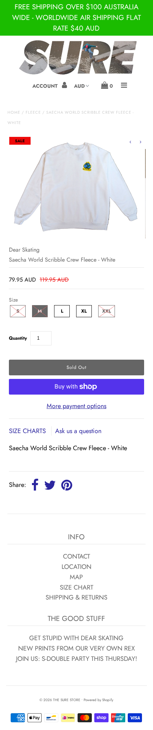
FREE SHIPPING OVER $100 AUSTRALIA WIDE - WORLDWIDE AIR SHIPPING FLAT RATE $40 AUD (76, 18)
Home (13, 112)
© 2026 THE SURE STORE (59, 700)
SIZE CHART (76, 587)
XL (84, 311)
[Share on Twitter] (50, 485)
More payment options (76, 406)
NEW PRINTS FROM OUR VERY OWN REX (76, 648)
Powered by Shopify (98, 700)
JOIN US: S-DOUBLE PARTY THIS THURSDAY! (76, 658)
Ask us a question (78, 431)
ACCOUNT (45, 85)
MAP (76, 577)
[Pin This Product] (66, 485)
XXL (106, 311)
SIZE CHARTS (28, 431)
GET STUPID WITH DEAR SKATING (76, 638)
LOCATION (76, 566)
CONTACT (76, 556)
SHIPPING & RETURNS (76, 597)
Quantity (18, 338)
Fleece (33, 112)
